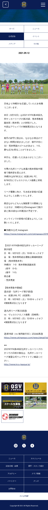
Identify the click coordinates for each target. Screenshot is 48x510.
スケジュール (36, 459)
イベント (36, 36)
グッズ (36, 481)
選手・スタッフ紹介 (36, 466)
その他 (36, 44)
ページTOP (24, 496)
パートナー (12, 481)
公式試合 (12, 36)
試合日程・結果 (12, 466)
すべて (12, 29)
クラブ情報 (36, 474)
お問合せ (12, 489)
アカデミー (12, 474)
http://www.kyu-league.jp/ (17, 364)
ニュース (36, 29)
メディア (12, 44)
